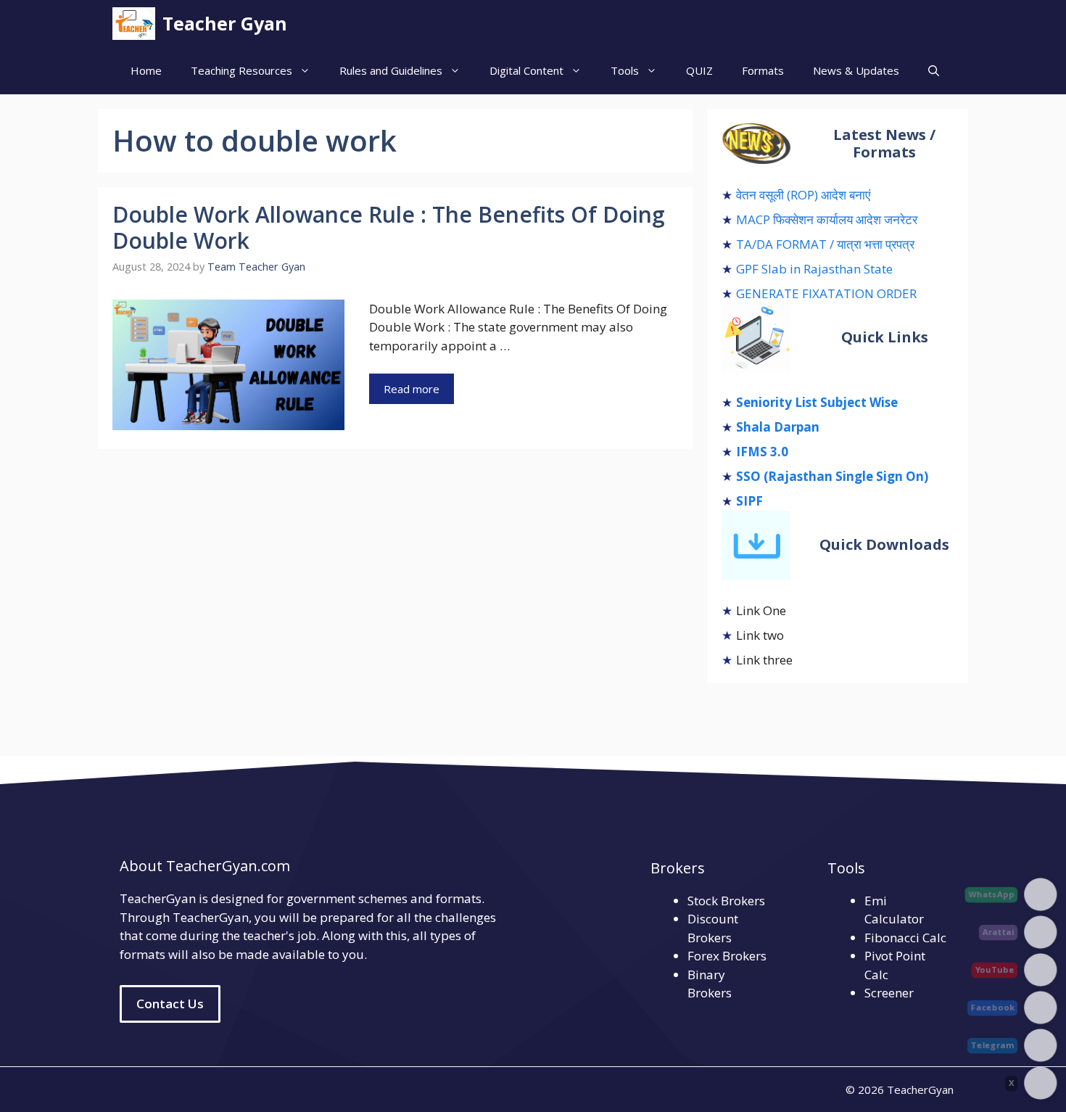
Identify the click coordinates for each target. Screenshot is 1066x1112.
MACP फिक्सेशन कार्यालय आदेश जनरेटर (826, 219)
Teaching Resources (241, 70)
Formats (763, 70)
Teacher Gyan (224, 23)
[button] (934, 70)
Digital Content (526, 70)
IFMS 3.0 (762, 451)
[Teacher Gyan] (133, 23)
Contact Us (170, 1003)
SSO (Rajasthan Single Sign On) (832, 476)
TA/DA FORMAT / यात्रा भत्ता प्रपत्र (825, 244)
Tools (625, 70)
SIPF (749, 501)
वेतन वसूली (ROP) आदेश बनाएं (803, 194)
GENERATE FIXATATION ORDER (826, 293)
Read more (411, 389)
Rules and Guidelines (390, 70)
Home (146, 70)
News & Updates (856, 70)
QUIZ (699, 70)
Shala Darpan (777, 427)
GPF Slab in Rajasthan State (814, 268)
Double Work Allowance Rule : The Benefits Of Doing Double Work (388, 227)
